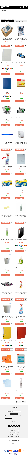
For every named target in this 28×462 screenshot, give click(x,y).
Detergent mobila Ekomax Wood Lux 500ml (21, 293)
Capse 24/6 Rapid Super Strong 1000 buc (7, 191)
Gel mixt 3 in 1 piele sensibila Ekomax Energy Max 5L (21, 367)
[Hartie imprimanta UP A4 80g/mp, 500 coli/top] (7, 30)
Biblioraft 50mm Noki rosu (21, 340)
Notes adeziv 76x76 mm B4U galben (21, 91)
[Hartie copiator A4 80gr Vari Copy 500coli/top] (7, 359)
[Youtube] (11, 426)
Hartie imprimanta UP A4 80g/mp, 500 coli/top (7, 39)
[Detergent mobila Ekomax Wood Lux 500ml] (21, 284)
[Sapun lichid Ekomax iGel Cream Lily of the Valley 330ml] (21, 207)
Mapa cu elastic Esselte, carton (7, 91)
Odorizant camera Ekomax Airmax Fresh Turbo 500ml (21, 391)
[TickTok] (16, 426)
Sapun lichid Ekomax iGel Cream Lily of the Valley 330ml (21, 216)
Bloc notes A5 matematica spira (7, 118)
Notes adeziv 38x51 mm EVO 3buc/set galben (7, 216)
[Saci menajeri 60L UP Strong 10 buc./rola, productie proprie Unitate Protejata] (21, 110)
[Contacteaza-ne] (20, 7)
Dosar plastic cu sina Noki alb (7, 63)
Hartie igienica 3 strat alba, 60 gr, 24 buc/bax (7, 268)
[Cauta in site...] (26, 7)
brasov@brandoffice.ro (14, 436)
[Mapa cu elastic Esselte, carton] (7, 83)
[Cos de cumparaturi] (23, 7)
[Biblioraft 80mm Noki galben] (7, 333)
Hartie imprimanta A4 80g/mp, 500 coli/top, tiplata (21, 39)
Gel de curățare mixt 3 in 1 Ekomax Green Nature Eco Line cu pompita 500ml (21, 268)
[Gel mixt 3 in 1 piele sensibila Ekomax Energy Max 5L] (21, 359)
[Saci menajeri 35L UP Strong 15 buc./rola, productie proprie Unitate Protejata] (21, 55)
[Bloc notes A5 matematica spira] (7, 110)
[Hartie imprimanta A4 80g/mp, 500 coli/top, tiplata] (21, 30)
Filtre (8, 21)
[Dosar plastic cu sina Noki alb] (7, 55)
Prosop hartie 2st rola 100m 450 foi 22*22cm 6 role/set (7, 317)
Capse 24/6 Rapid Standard (21, 190)
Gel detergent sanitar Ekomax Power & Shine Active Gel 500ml (21, 317)
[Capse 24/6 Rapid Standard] (21, 183)
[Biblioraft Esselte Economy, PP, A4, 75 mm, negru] (21, 232)
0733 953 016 (14, 434)
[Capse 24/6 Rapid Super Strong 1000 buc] (7, 183)
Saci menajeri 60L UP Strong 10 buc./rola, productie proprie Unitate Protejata (21, 118)
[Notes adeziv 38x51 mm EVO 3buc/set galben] (7, 207)
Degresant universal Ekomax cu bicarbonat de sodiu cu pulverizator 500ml (7, 167)
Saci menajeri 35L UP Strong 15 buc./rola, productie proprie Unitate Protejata (21, 63)
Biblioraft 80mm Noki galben (7, 340)
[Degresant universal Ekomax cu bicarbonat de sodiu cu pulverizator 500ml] (7, 159)
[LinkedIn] (14, 426)
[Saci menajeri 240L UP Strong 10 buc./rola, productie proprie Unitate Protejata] (7, 284)
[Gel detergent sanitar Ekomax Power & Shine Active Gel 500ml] (21, 309)
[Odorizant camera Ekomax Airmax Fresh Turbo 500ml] (21, 383)
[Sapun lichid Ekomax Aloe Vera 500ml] (7, 232)
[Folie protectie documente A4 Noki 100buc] (7, 383)
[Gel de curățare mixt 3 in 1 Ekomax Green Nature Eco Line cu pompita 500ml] (21, 260)
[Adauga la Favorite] (11, 46)
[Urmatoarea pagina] (25, 401)
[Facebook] (9, 426)
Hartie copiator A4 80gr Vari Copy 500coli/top (7, 367)
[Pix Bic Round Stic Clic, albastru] (7, 134)
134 (23, 401)
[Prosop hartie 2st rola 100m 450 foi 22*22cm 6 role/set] (7, 309)
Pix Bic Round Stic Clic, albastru (7, 143)
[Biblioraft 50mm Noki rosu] (21, 333)
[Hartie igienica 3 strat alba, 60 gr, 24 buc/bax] (7, 260)
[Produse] (2, 7)
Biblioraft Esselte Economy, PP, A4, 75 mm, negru (21, 240)
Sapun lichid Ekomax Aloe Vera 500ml (7, 240)
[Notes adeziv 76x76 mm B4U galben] (21, 83)
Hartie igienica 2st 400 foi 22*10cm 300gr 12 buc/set (21, 143)
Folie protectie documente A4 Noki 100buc (7, 391)
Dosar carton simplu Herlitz (21, 166)
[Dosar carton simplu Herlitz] (21, 159)
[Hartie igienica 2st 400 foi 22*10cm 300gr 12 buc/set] (21, 134)
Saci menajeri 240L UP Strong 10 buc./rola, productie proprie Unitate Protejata (7, 293)
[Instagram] (19, 426)
